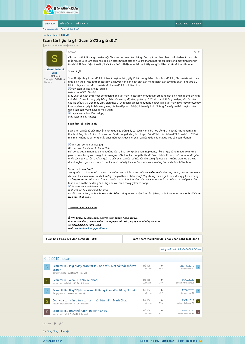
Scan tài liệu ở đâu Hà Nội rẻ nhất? (75, 280)
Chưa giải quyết (50, 29)
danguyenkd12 (59, 273)
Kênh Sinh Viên (53, 340)
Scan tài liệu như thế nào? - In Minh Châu (80, 311)
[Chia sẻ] (195, 52)
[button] (71, 24)
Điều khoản (168, 340)
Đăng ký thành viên (70, 29)
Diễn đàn (50, 23)
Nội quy (155, 340)
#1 (199, 51)
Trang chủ (191, 340)
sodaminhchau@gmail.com (91, 228)
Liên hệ (144, 340)
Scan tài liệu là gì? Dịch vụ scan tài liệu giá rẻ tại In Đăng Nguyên (95, 290)
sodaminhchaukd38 (55, 45)
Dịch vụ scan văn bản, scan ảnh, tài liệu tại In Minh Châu (90, 300)
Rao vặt (83, 273)
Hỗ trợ (180, 340)
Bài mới (64, 23)
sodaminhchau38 (61, 314)
